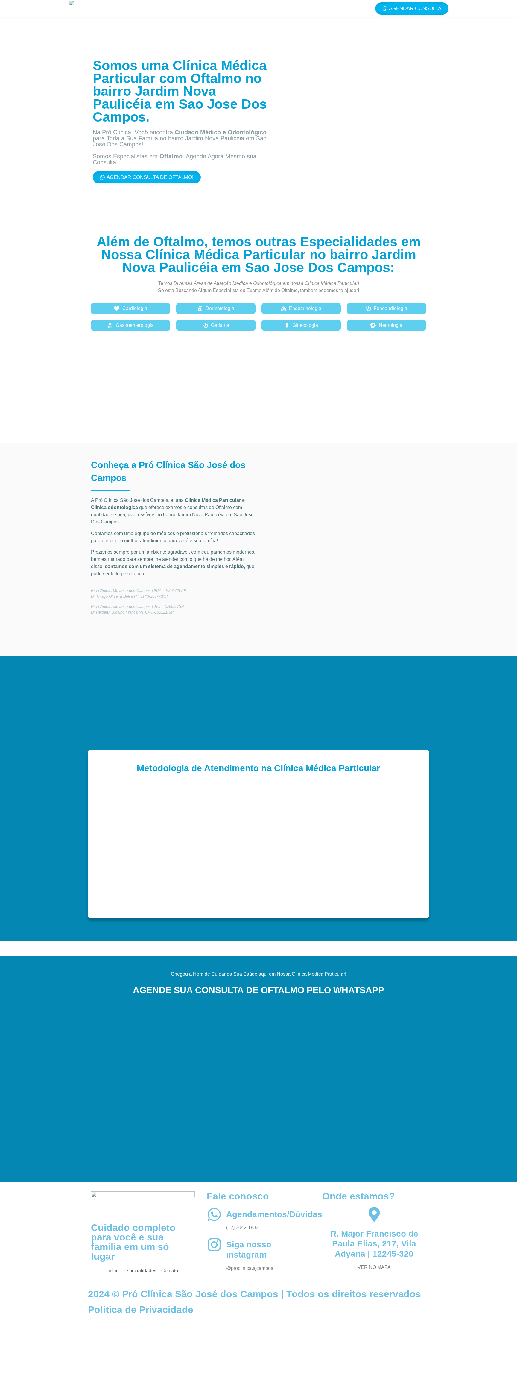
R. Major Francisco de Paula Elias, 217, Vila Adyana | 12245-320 (374, 1243)
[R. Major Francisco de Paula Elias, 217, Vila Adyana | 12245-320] (374, 1214)
